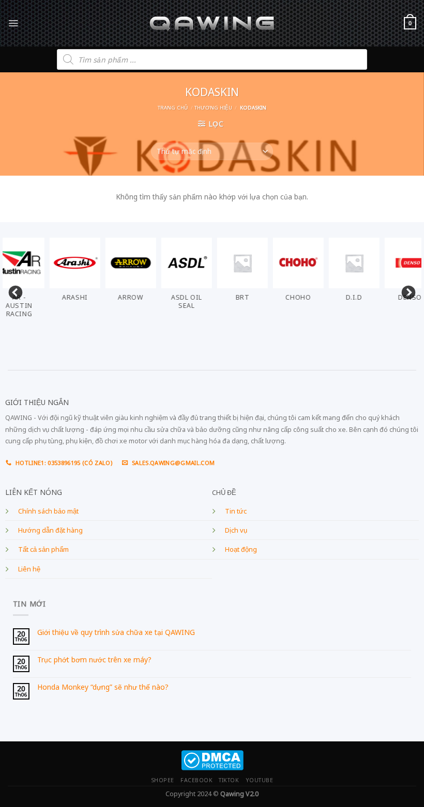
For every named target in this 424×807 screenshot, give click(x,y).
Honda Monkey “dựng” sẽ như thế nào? (103, 687)
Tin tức (236, 511)
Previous (13, 290)
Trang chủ (173, 107)
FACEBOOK (196, 780)
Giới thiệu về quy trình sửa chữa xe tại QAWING (116, 632)
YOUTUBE (260, 780)
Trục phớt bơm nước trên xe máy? (94, 660)
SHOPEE (162, 780)
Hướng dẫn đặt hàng (50, 530)
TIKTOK (229, 780)
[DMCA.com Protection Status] (212, 759)
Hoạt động (241, 549)
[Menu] (13, 23)
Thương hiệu (213, 107)
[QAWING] (212, 23)
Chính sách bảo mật (48, 511)
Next (406, 290)
